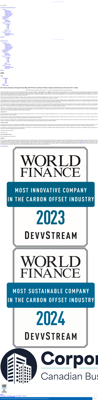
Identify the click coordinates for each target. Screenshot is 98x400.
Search (1, 36)
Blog (6, 29)
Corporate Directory (8, 14)
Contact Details (7, 66)
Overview (7, 19)
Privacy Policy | (3, 395)
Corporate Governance (9, 13)
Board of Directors (8, 11)
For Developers (5, 17)
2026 (8, 24)
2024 (8, 26)
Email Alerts (7, 20)
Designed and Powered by (7, 396)
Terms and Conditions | (17, 395)
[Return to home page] (8, 7)
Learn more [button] (46, 398)
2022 (8, 28)
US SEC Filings (8, 30)
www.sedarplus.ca (81, 142)
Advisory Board (8, 12)
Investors (4, 18)
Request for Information (9, 34)
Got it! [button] (95, 398)
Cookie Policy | (9, 395)
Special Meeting (8, 21)
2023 (8, 27)
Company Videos (8, 15)
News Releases (7, 23)
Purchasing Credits (6, 16)
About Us (4, 9)
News (4, 22)
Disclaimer (24, 395)
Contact (4, 31)
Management (7, 10)
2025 (8, 25)
